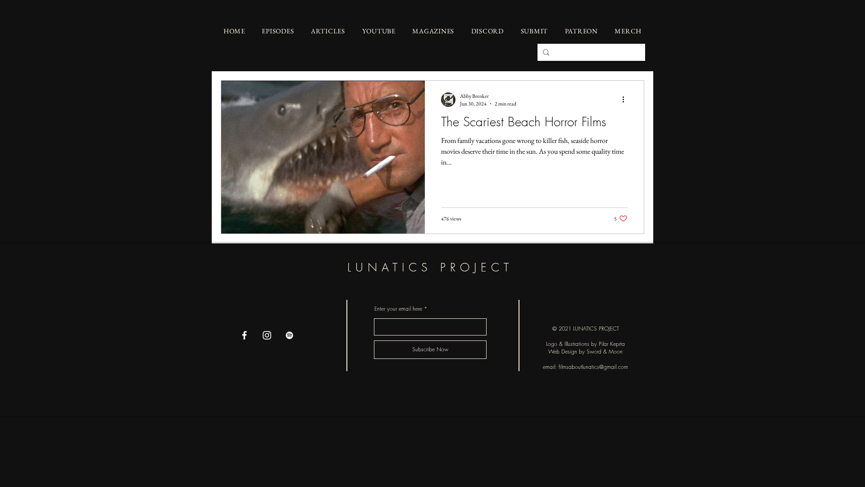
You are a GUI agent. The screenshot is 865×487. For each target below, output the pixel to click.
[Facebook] (244, 335)
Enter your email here (398, 309)
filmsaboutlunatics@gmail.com (593, 367)
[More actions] (626, 99)
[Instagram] (267, 335)
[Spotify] (289, 335)
